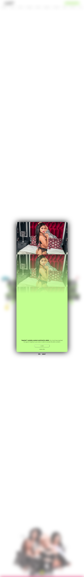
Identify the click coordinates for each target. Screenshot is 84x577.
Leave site (42, 349)
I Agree (42, 345)
